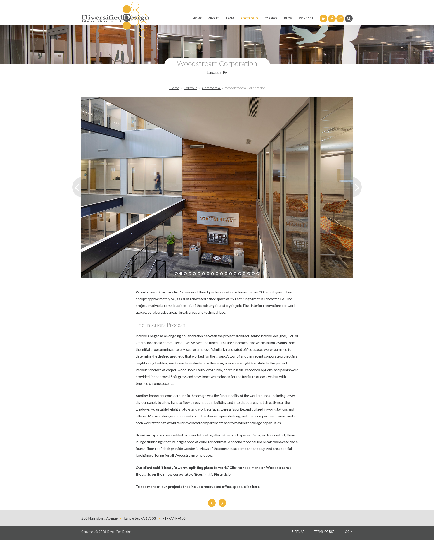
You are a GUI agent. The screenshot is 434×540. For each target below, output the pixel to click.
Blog (288, 18)
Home (197, 18)
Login (348, 531)
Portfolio (249, 18)
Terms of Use (324, 531)
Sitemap (298, 531)
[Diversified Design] (115, 19)
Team (230, 18)
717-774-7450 (173, 518)
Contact (306, 18)
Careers (271, 18)
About (213, 18)
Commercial (211, 88)
